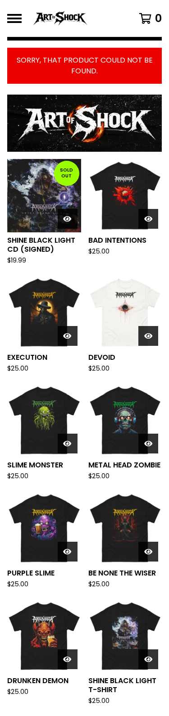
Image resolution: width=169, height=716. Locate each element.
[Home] (75, 18)
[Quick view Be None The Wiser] (148, 552)
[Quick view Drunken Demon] (68, 659)
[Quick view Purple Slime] (68, 552)
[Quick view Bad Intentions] (148, 219)
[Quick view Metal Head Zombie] (148, 443)
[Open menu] (14, 18)
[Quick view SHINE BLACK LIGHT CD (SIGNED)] (68, 219)
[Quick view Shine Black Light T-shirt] (148, 659)
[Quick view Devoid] (148, 336)
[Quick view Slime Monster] (68, 443)
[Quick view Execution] (68, 336)
